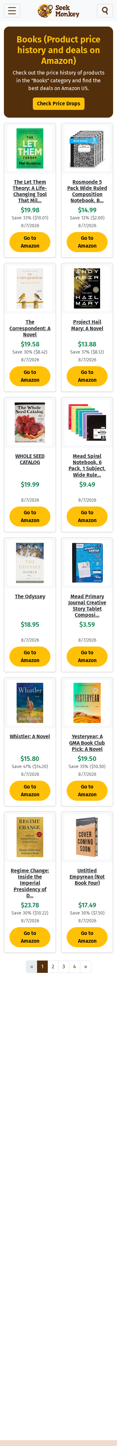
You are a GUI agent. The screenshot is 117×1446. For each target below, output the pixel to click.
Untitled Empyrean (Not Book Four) (87, 877)
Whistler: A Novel (30, 736)
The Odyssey (30, 596)
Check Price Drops (58, 103)
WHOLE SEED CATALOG (30, 459)
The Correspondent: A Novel (29, 328)
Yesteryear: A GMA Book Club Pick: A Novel (87, 742)
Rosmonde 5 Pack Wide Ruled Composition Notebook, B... (87, 191)
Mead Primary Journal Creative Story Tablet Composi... (87, 605)
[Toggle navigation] (12, 10)
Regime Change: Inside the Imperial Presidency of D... (30, 883)
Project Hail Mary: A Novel (87, 325)
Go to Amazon (30, 242)
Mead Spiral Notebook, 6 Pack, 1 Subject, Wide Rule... (87, 465)
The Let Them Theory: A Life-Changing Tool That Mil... (30, 191)
